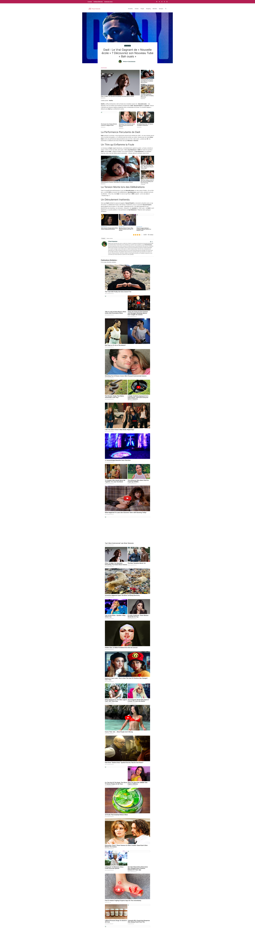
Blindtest (155, 8)
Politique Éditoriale (98, 1)
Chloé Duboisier (131, 61)
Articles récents (110, 238)
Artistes (137, 8)
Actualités (130, 8)
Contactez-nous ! (108, 1)
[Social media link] (156, 1)
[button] (165, 8)
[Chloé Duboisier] (104, 246)
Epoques (161, 8)
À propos (90, 1)
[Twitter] (152, 241)
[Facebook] (150, 241)
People (142, 8)
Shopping (148, 8)
